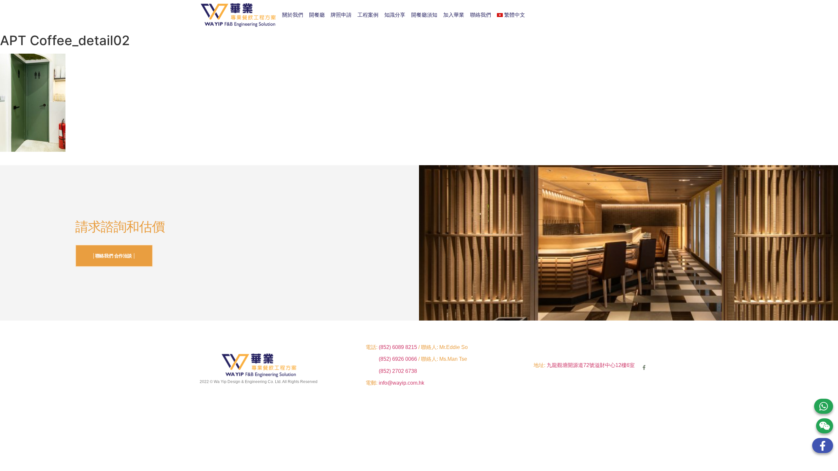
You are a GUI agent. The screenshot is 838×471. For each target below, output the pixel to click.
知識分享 (394, 15)
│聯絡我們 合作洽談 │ (114, 255)
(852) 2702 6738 (398, 371)
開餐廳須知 (424, 15)
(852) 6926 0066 (398, 359)
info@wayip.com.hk (401, 383)
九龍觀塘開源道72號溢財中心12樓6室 (591, 365)
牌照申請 (341, 15)
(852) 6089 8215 (398, 347)
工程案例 (367, 15)
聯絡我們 (480, 15)
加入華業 (453, 15)
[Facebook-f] (644, 367)
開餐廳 (317, 15)
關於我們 (292, 15)
